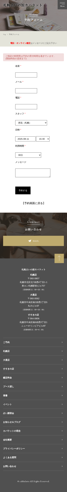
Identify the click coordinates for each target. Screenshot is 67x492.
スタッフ (20, 113)
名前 (18, 66)
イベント (7, 404)
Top (4, 34)
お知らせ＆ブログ (12, 422)
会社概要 (7, 439)
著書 (5, 395)
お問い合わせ (9, 466)
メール (19, 82)
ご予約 (6, 342)
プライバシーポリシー (14, 448)
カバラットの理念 (12, 431)
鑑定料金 (7, 377)
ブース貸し (8, 386)
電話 (18, 97)
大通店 (6, 360)
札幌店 (6, 351)
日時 (18, 130)
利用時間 (20, 146)
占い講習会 (8, 413)
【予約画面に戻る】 (33, 203)
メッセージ (20, 162)
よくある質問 (9, 457)
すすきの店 (8, 369)
